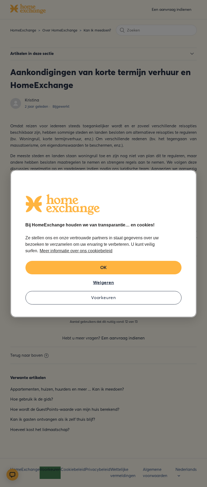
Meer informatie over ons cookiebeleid (76, 250)
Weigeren (103, 282)
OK (103, 267)
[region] (103, 243)
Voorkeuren (103, 297)
